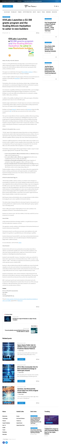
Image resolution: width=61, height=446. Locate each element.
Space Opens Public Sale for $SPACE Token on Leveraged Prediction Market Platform (26, 347)
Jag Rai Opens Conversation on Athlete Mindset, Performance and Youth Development (50, 70)
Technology (14, 12)
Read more (21, 359)
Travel (43, 12)
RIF (10, 111)
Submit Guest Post (20, 425)
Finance (20, 12)
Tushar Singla (48, 32)
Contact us (19, 420)
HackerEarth (17, 78)
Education (54, 12)
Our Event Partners (21, 418)
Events (18, 416)
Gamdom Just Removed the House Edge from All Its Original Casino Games (27, 390)
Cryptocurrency (7, 358)
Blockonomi (20, 300)
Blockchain (7, 12)
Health (39, 12)
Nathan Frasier (53, 434)
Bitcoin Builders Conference (27, 72)
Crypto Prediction (27, 12)
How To (34, 12)
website (19, 242)
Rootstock (14, 109)
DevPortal (29, 109)
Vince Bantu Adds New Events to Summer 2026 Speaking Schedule (50, 48)
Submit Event (8, 6)
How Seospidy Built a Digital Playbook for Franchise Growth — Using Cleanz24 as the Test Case (35, 420)
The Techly (5, 439)
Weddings (48, 12)
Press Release (48, 18)
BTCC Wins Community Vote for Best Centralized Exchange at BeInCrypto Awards (27, 368)
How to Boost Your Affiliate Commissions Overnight (33, 1)
